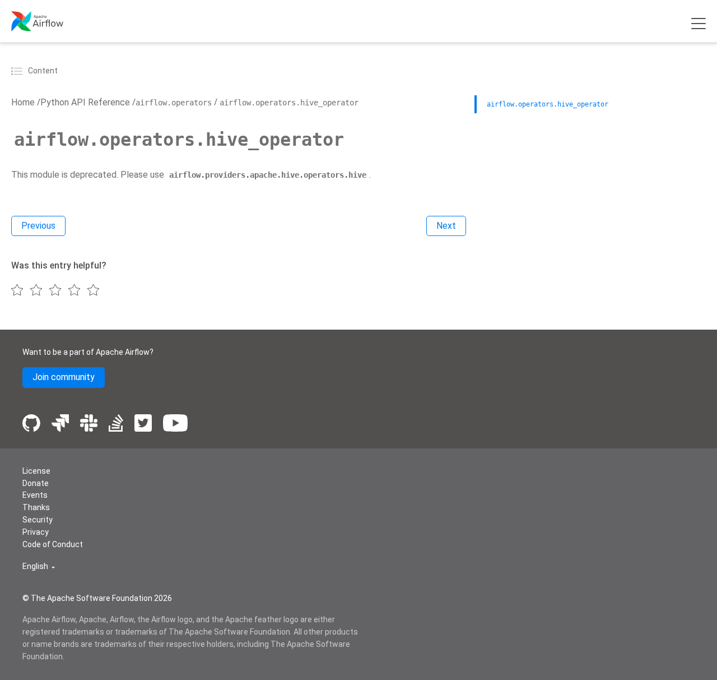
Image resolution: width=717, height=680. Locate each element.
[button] (38, 566)
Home (23, 102)
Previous (38, 225)
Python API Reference (85, 102)
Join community (63, 377)
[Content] (18, 70)
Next (446, 225)
